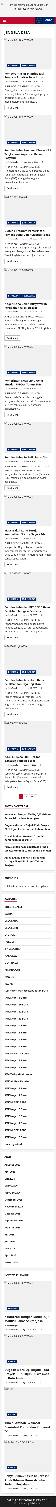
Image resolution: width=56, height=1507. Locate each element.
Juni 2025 (9, 1241)
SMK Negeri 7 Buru (15, 1123)
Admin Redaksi (12, 81)
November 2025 (13, 1206)
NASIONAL (10, 955)
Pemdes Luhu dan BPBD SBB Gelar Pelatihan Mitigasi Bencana (28, 587)
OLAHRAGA (11, 962)
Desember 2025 (13, 1199)
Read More (13, 108)
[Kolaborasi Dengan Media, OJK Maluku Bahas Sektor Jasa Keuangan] (28, 1296)
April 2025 (10, 1255)
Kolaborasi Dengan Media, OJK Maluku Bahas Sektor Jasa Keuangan (27, 1321)
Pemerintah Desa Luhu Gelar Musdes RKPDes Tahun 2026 (28, 360)
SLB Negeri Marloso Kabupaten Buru (26, 990)
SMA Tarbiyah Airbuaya (18, 1074)
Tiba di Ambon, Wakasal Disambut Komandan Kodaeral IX (27, 1427)
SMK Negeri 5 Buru (15, 1109)
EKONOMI (10, 934)
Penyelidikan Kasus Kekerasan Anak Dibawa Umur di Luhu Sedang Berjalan (27, 1480)
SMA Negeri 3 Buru (15, 1032)
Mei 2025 (9, 1248)
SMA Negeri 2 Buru (15, 1025)
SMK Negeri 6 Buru (15, 1116)
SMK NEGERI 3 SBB (15, 1102)
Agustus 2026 (12, 1164)
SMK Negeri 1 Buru (15, 1088)
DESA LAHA (13, 296)
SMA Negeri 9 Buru (15, 1067)
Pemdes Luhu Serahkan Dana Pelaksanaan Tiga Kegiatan (28, 660)
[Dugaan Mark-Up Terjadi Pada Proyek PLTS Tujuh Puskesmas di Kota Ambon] (28, 1349)
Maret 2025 (11, 1262)
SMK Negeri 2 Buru (15, 1095)
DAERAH (9, 914)
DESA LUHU (13, 65)
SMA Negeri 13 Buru (16, 1018)
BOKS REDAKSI (13, 907)
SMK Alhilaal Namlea (17, 1081)
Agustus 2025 (12, 1227)
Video (48, 20)
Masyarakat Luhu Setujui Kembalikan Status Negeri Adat (28, 510)
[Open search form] (31, 20)
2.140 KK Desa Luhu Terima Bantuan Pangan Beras (28, 737)
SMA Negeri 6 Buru (15, 1046)
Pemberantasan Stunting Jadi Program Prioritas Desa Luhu (28, 53)
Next (33, 796)
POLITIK (9, 976)
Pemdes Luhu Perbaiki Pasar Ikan (28, 437)
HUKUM (9, 941)
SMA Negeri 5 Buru (15, 1039)
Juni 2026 (9, 1171)
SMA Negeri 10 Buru (16, 1004)
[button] (4, 20)
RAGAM (8, 983)
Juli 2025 (9, 1234)
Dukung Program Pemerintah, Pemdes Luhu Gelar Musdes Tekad (28, 211)
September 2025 (13, 1220)
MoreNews (20, 1503)
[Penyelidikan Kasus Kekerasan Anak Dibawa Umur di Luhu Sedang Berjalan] (28, 1456)
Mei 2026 (9, 1178)
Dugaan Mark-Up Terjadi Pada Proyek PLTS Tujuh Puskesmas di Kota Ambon (26, 1374)
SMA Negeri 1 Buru (15, 997)
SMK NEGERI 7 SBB (15, 1130)
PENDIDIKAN (12, 969)
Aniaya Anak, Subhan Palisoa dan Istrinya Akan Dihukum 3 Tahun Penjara (24, 861)
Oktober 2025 (12, 1213)
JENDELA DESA (28, 65)
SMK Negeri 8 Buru (15, 1137)
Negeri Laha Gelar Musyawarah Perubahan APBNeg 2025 (28, 284)
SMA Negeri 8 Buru (15, 1060)
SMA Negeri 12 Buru (16, 1011)
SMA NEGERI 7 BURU (16, 1053)
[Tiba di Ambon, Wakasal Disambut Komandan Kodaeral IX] (28, 1403)
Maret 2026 (11, 1185)
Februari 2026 (12, 1192)
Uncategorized (13, 1144)
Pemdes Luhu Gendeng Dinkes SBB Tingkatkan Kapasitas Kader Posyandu (28, 130)
